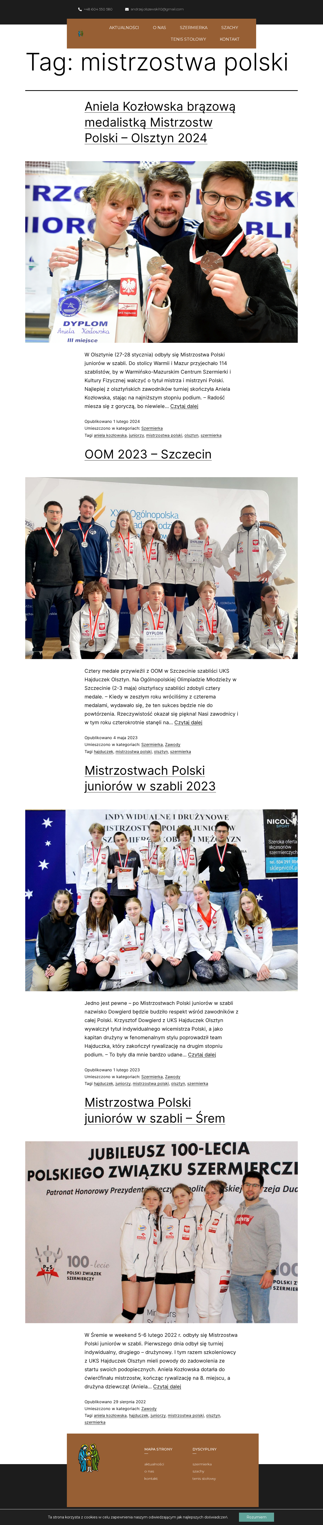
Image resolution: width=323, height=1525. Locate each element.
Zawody (172, 744)
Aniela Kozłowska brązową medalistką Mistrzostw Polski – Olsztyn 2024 (160, 122)
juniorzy (136, 435)
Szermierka (193, 27)
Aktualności (124, 27)
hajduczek (103, 751)
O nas (159, 27)
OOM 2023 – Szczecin (148, 454)
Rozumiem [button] (256, 1517)
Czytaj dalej (184, 406)
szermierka (211, 435)
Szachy (229, 27)
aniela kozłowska (110, 435)
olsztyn (191, 435)
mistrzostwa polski (164, 435)
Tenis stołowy (188, 39)
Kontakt (230, 39)
